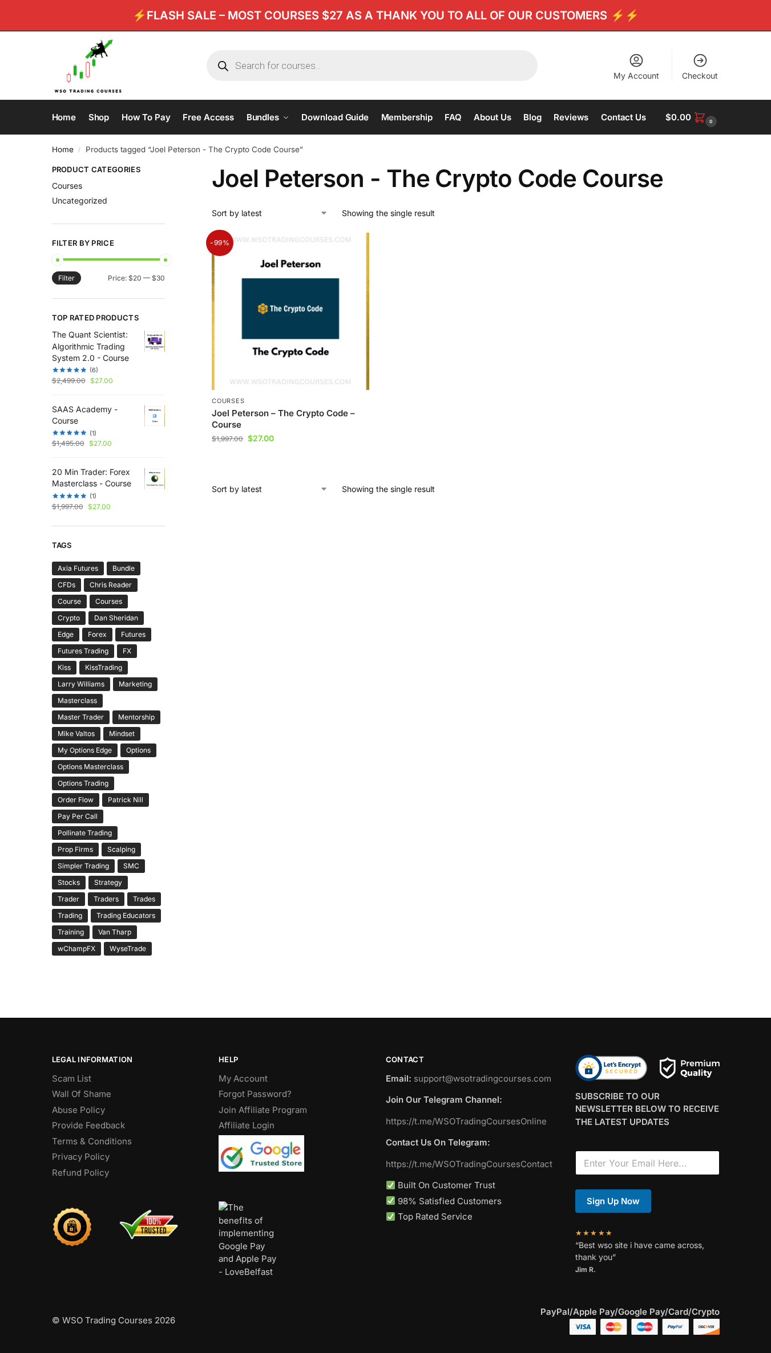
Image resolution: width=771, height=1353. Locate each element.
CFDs (66, 584)
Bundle (123, 568)
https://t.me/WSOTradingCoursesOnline (466, 1121)
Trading (70, 915)
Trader (68, 899)
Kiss (64, 667)
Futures (133, 634)
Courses (228, 401)
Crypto (69, 617)
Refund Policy (80, 1172)
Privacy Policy (81, 1156)
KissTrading (103, 667)
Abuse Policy (78, 1109)
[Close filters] (168, 171)
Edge (66, 634)
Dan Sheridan (116, 617)
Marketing (135, 684)
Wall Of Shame (81, 1093)
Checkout (700, 75)
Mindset (122, 733)
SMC (131, 866)
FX (127, 651)
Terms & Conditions (92, 1141)
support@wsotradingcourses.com (482, 1078)
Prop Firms (75, 849)
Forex (97, 634)
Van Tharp (114, 932)
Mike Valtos (76, 733)
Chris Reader (111, 584)
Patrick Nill (125, 799)
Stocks (69, 882)
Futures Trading (83, 651)
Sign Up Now (613, 1201)
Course (69, 601)
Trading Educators (125, 915)
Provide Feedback (88, 1125)
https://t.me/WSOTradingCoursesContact (469, 1164)
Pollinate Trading (85, 832)
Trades (144, 899)
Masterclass (77, 700)
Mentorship (136, 717)
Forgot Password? (255, 1093)
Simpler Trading (83, 866)
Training (71, 932)
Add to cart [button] (291, 462)
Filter (66, 278)
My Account (636, 75)
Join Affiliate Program (263, 1109)
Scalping (121, 849)
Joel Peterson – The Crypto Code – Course (283, 419)
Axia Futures (78, 568)
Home (63, 149)
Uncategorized (79, 200)
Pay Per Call (78, 816)
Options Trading (83, 783)
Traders (106, 899)
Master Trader (81, 717)
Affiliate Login (247, 1125)
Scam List (71, 1078)
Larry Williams (81, 684)
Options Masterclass (90, 766)
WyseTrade (128, 948)
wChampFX (76, 948)
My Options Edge (85, 750)
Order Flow (76, 799)
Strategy (108, 882)
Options (138, 750)
